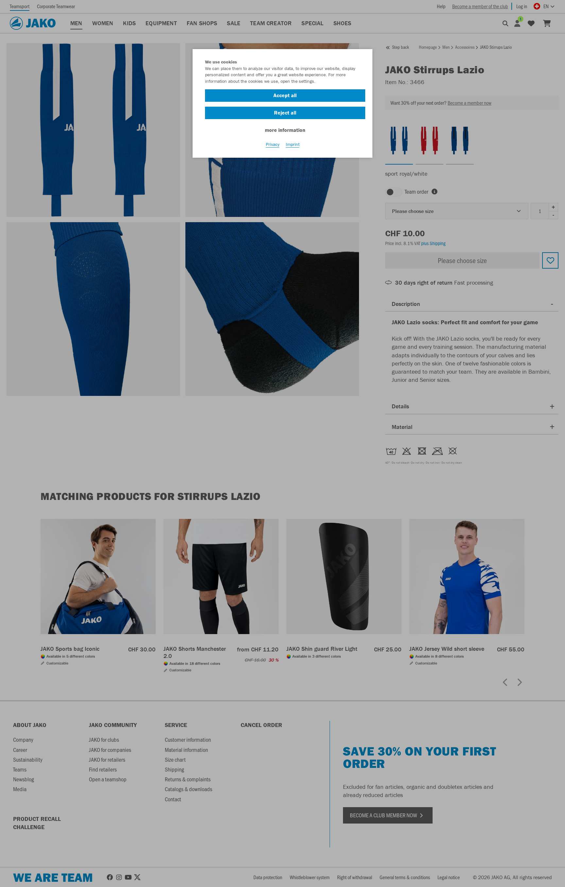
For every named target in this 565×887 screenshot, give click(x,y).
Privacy (273, 144)
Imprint (293, 144)
